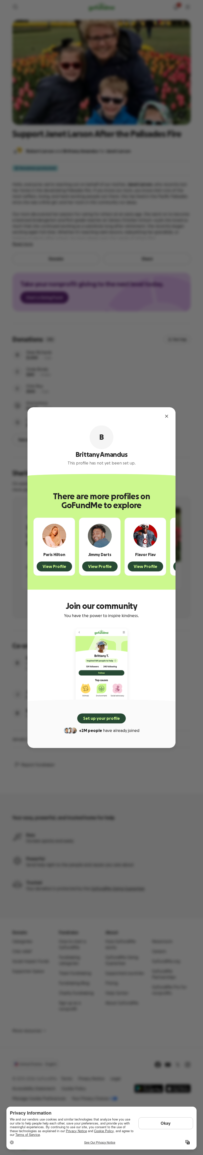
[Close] (167, 416)
